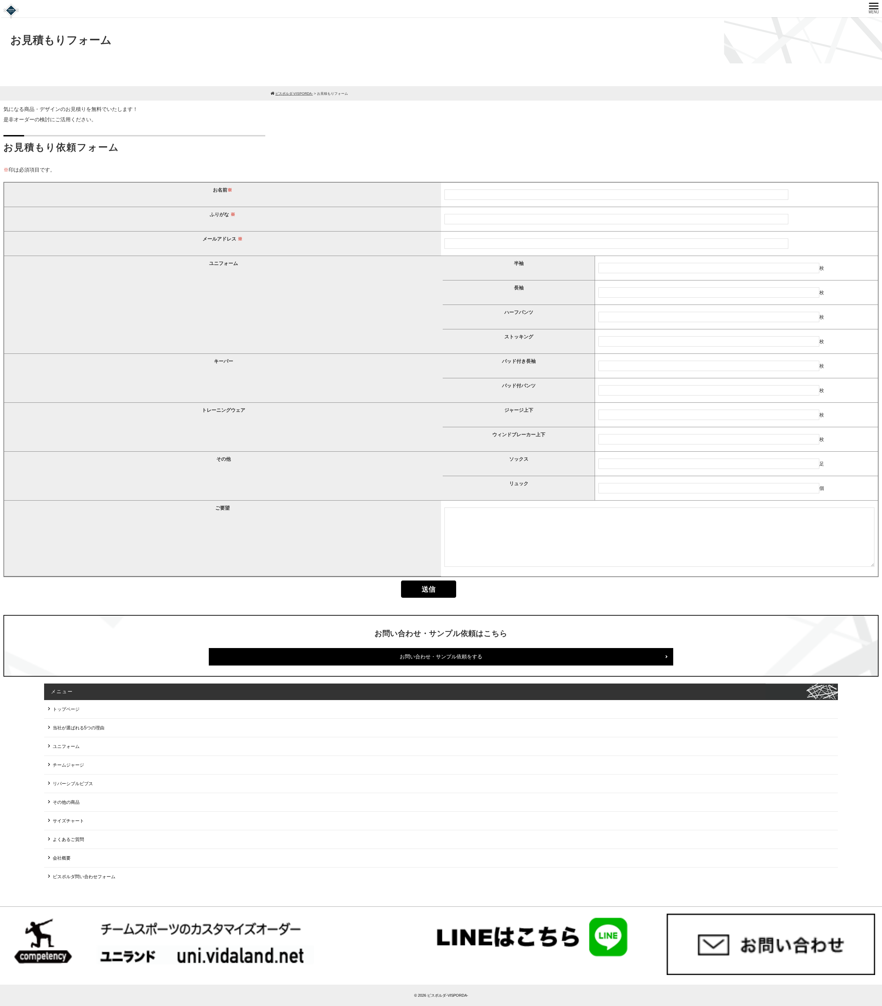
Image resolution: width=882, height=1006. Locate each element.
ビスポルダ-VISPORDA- (447, 995)
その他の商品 (66, 802)
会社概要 (62, 858)
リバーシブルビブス (73, 783)
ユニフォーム (66, 746)
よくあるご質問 (68, 839)
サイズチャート (68, 820)
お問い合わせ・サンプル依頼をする (441, 656)
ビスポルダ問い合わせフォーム (84, 876)
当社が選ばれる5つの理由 (78, 727)
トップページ (66, 709)
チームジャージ (68, 765)
